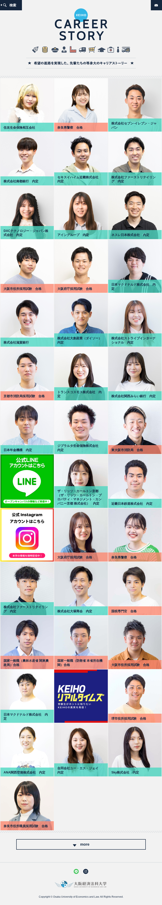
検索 (12, 5)
